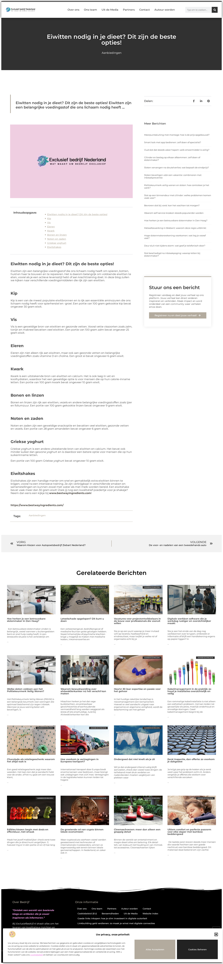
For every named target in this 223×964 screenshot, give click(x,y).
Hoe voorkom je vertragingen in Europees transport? (80, 760)
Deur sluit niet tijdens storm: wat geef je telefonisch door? (174, 245)
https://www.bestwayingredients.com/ (37, 505)
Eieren (51, 226)
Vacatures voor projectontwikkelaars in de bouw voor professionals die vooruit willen (137, 621)
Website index (150, 913)
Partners (129, 9)
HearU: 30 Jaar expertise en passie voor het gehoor (137, 690)
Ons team (90, 9)
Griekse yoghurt (56, 243)
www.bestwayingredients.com (70, 493)
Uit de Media (110, 9)
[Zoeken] (215, 10)
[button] (216, 934)
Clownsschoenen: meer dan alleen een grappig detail (137, 830)
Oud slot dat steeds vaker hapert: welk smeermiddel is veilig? (176, 150)
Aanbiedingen (111, 52)
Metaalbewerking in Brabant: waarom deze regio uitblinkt (175, 228)
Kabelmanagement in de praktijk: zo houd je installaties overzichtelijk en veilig (189, 691)
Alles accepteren (155, 949)
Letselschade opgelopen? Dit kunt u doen (82, 619)
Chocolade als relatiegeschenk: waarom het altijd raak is (31, 760)
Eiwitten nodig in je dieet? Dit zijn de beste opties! (77, 214)
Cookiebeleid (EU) (87, 913)
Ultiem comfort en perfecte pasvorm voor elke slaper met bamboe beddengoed (189, 832)
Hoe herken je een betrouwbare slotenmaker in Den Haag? (175, 220)
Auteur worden (164, 9)
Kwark (51, 230)
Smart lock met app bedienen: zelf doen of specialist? (172, 142)
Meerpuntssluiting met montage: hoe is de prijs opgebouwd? (176, 135)
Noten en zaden (56, 238)
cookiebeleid (36, 955)
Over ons (73, 9)
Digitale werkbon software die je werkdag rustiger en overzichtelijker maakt (189, 621)
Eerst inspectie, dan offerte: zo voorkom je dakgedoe (191, 760)
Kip (49, 218)
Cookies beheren (197, 949)
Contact (144, 9)
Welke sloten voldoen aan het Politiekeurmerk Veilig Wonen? (25, 690)
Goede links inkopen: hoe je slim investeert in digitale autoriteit (112, 918)
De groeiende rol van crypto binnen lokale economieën (82, 830)
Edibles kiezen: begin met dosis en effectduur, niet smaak (27, 830)
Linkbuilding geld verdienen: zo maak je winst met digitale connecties (116, 923)
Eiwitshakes (54, 247)
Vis (49, 222)
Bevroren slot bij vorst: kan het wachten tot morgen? (171, 205)
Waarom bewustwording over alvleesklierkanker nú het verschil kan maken (83, 691)
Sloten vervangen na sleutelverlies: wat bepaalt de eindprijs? (176, 167)
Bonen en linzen (57, 234)
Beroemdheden (110, 913)
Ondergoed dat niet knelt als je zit (134, 759)
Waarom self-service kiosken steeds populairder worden (174, 213)
